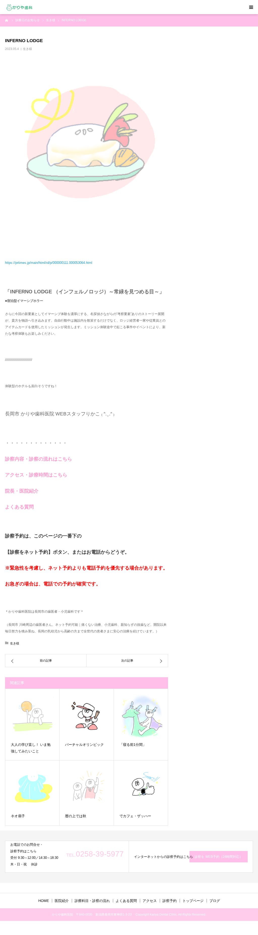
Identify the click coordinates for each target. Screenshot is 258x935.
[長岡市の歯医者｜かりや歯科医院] (19, 7)
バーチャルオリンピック (84, 745)
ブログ (214, 900)
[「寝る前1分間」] (140, 715)
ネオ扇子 (18, 816)
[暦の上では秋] (86, 787)
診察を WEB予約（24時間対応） (219, 857)
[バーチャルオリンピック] (86, 715)
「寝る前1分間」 (132, 745)
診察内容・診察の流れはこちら (38, 459)
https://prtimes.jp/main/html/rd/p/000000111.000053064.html (48, 263)
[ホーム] (7, 20)
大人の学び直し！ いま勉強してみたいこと (31, 748)
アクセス (150, 900)
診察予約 (170, 900)
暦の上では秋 (75, 816)
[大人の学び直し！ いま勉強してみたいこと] (32, 715)
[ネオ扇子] (32, 787)
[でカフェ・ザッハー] (140, 787)
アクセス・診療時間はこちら (36, 474)
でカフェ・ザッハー (135, 816)
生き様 (27, 49)
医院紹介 (62, 900)
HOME (43, 900)
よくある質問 (19, 506)
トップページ (193, 900)
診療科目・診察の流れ (92, 900)
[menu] (251, 7)
